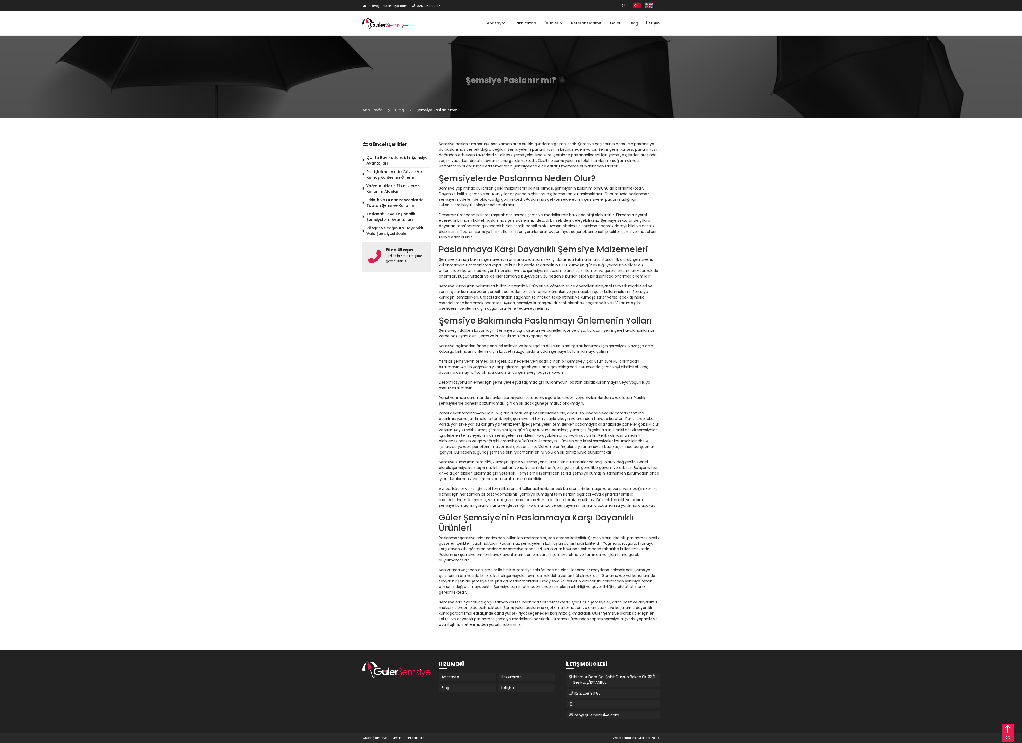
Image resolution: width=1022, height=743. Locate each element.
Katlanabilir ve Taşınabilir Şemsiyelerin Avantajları (390, 216)
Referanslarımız (586, 23)
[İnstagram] (623, 5)
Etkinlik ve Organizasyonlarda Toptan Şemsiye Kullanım (395, 202)
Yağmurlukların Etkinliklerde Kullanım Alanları (393, 188)
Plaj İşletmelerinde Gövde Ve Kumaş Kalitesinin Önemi (394, 174)
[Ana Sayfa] (385, 23)
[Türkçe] (637, 5)
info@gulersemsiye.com (387, 5)
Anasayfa (496, 23)
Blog (633, 23)
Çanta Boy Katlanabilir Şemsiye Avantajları (396, 160)
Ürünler (551, 23)
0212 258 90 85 (429, 5)
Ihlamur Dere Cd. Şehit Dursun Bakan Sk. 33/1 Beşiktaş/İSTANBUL (614, 679)
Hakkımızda (525, 23)
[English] (648, 5)
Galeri (615, 23)
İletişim (653, 23)
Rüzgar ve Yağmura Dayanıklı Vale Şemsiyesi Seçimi (394, 230)
